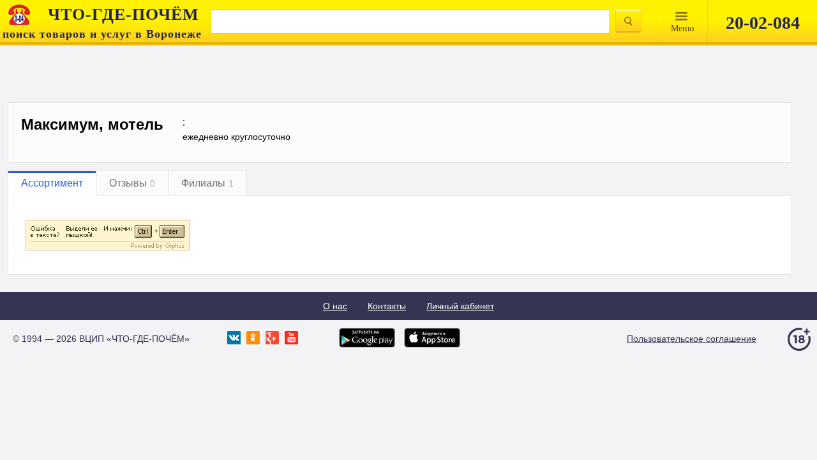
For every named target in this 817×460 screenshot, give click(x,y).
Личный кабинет (460, 306)
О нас (335, 306)
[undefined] (107, 248)
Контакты (387, 306)
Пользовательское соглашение (691, 339)
